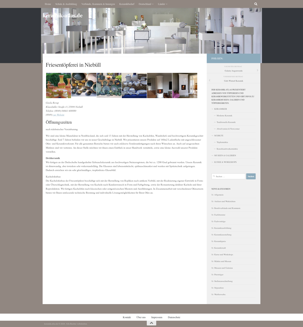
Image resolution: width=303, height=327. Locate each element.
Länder (161, 4)
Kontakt (127, 317)
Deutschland (145, 4)
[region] (151, 31)
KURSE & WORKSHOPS (225, 162)
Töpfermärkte (222, 142)
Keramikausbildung (222, 228)
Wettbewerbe (220, 294)
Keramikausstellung (223, 234)
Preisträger (218, 274)
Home (48, 4)
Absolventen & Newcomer (228, 128)
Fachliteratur (219, 214)
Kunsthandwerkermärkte (227, 148)
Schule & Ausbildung (66, 4)
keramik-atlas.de (62, 15)
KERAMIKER (220, 108)
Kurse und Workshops (223, 254)
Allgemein (218, 194)
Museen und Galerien (223, 267)
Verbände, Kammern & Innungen (98, 4)
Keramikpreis (220, 241)
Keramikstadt (220, 247)
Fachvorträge (220, 221)
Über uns (141, 317)
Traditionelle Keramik (226, 122)
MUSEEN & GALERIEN (225, 155)
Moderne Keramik (224, 115)
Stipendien (219, 287)
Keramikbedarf (126, 4)
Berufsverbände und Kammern (227, 208)
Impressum (156, 317)
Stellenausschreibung (223, 281)
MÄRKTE (218, 135)
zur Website (58, 114)
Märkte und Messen (222, 261)
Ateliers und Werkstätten (224, 201)
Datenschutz (174, 317)
